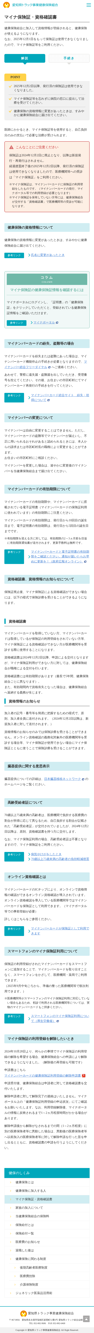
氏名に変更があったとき (48, 255)
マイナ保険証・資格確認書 (34, 1199)
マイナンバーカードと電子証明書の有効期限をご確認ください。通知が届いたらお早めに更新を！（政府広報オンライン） (60, 556)
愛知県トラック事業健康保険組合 (30, 5)
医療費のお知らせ (28, 1242)
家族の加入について (29, 1207)
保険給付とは (25, 1225)
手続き (69, 58)
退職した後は (25, 1250)
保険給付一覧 (25, 1233)
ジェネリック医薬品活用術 (34, 1293)
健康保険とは (25, 1182)
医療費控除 (27, 1276)
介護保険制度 (29, 1284)
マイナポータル (44, 322)
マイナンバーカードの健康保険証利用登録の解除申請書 (42, 1075)
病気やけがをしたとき (46, 854)
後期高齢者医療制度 (33, 1267)
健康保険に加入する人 (31, 1190)
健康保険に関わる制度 (31, 1259)
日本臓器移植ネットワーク (62, 779)
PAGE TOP (86, 1319)
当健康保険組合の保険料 (32, 1216)
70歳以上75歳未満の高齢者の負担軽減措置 (60, 859)
